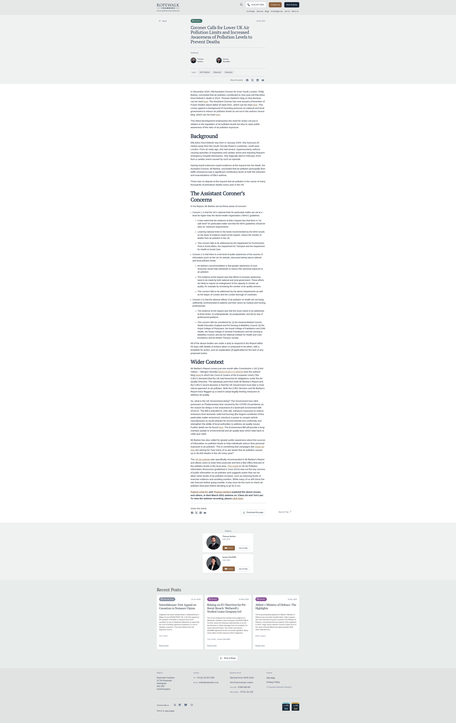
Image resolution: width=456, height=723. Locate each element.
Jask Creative (169, 711)
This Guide (233, 466)
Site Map (270, 678)
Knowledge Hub (277, 11)
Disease (214, 599)
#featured (217, 72)
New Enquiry (291, 5)
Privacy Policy (273, 682)
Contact (230, 548)
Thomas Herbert (222, 492)
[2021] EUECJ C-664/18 (230, 372)
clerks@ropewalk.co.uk (208, 682)
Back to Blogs (230, 658)
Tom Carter (163, 636)
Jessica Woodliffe (223, 639)
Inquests (197, 21)
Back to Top (284, 512)
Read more (164, 646)
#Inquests (228, 72)
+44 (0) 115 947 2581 (206, 678)
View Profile (243, 548)
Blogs (267, 11)
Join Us (287, 11)
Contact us (275, 5)
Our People (251, 11)
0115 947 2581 (258, 5)
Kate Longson (260, 636)
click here (237, 498)
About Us (295, 11)
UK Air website (202, 459)
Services (260, 11)
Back (164, 21)
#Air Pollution (205, 72)
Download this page (255, 512)
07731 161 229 (246, 692)
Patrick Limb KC (199, 492)
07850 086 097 (244, 687)
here (205, 101)
